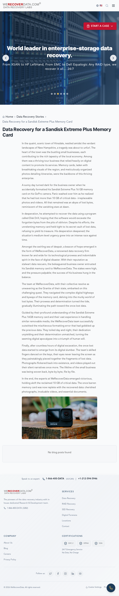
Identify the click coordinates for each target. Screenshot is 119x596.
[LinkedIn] (73, 573)
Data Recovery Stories (30, 116)
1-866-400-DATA (55, 479)
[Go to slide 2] (55, 94)
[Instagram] (65, 573)
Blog (6, 548)
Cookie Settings (94, 587)
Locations (66, 521)
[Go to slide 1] (52, 94)
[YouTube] (80, 573)
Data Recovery (68, 498)
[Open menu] (113, 5)
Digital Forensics (69, 515)
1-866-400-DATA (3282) (17, 508)
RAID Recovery (68, 504)
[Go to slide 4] (61, 94)
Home (9, 116)
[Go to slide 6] (67, 94)
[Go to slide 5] (64, 94)
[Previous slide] (5, 58)
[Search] (107, 5)
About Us (8, 543)
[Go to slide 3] (58, 94)
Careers (7, 554)
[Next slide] (113, 58)
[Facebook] (58, 573)
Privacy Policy (10, 560)
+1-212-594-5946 (87, 479)
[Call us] (111, 588)
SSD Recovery (68, 510)
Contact (65, 526)
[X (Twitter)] (50, 573)
